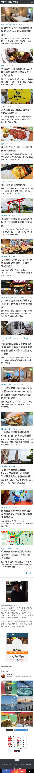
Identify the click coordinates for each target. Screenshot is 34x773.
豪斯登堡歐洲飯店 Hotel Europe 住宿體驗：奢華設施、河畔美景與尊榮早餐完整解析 (16, 473)
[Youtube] (20, 768)
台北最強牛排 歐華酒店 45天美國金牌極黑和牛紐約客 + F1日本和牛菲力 (17, 72)
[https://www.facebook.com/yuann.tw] (6, 771)
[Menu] (32, 2)
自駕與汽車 (16, 24)
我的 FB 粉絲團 (27, 624)
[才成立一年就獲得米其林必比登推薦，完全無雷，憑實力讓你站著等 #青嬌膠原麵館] (9, 719)
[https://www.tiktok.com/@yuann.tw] (30, 771)
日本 (9, 215)
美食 (2, 65)
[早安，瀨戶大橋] (25, 703)
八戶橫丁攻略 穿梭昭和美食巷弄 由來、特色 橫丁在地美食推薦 (16, 304)
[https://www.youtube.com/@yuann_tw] (22, 771)
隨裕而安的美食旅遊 (10, 2)
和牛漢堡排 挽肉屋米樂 (13, 184)
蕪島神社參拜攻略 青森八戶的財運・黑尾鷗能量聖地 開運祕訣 (16, 222)
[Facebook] (14, 768)
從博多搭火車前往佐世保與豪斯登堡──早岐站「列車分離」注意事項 (16, 555)
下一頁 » (29, 573)
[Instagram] (17, 768)
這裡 (20, 622)
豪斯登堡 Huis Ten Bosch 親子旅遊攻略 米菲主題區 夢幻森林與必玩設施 (16, 514)
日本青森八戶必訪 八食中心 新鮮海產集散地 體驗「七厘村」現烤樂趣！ (16, 263)
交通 (2, 24)
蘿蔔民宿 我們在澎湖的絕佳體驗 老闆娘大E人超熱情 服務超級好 (16, 31)
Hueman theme (27, 764)
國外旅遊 (4, 215)
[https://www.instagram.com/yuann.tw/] (14, 771)
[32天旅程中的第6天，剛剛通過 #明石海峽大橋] (9, 703)
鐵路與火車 (24, 338)
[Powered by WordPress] (10, 764)
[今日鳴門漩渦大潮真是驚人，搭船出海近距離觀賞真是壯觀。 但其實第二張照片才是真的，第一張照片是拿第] (25, 688)
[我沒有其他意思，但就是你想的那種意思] (9, 688)
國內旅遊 (8, 24)
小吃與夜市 (12, 297)
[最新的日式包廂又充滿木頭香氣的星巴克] (25, 719)
